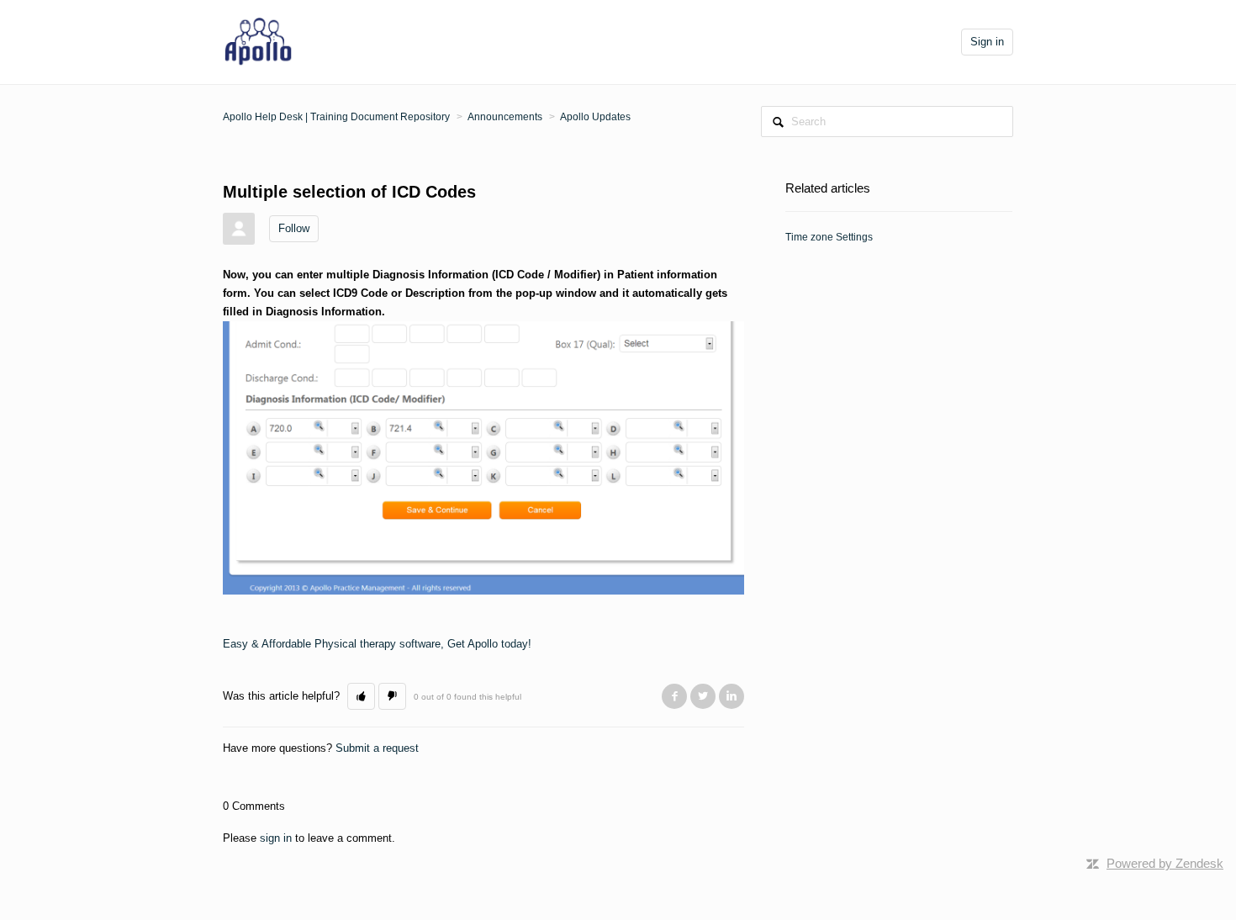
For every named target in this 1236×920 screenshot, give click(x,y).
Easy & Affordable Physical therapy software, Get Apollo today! (377, 643)
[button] (361, 696)
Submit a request (377, 748)
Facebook (674, 696)
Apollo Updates (595, 117)
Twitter (703, 696)
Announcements (504, 117)
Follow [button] (293, 228)
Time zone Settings (829, 237)
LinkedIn (731, 696)
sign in (276, 838)
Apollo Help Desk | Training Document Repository (336, 117)
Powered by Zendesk (1165, 863)
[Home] (258, 40)
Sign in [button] (987, 41)
